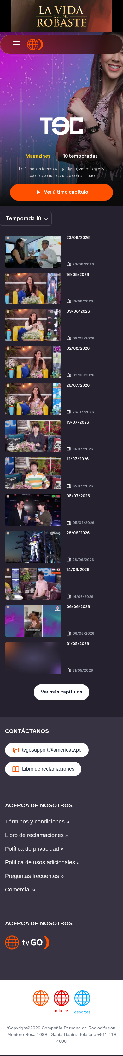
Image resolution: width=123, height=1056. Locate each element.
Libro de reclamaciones (48, 769)
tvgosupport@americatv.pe (52, 750)
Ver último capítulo (66, 192)
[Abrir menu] (16, 44)
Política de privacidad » (34, 849)
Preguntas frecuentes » (34, 876)
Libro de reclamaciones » (36, 835)
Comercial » (20, 889)
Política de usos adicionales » (42, 862)
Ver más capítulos (61, 692)
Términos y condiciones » (37, 821)
